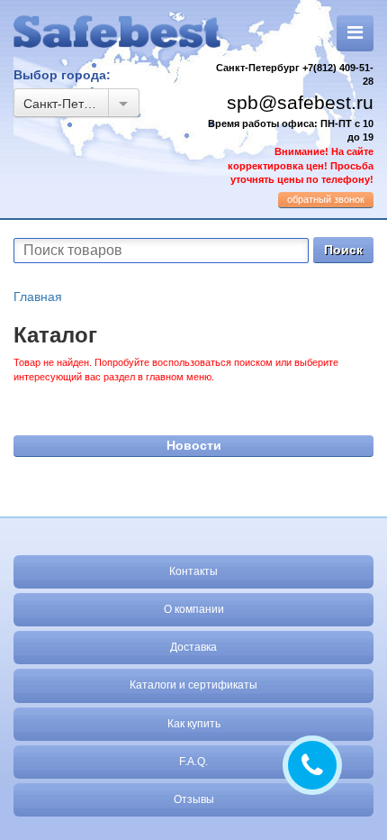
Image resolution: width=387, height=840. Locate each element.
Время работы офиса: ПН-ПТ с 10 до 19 (291, 152)
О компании (194, 609)
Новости (193, 445)
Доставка (193, 647)
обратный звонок (325, 199)
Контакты (193, 571)
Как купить (193, 723)
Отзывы (194, 799)
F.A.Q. (193, 761)
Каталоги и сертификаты (193, 685)
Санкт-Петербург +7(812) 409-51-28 (295, 74)
